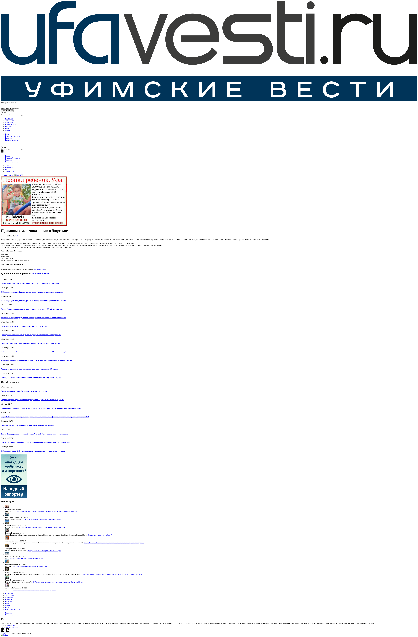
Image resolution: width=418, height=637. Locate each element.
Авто (7, 165)
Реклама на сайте (11, 140)
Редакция (8, 138)
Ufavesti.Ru (11, 625)
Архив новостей (7, 175)
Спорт (7, 130)
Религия (8, 128)
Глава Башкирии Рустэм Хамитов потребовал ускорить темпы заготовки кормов (112, 574)
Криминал (9, 167)
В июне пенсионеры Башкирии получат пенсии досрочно (34, 590)
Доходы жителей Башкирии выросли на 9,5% (44, 551)
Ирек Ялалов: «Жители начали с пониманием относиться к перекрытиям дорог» (114, 543)
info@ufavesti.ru (12, 627)
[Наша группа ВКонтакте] (3, 631)
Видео (7, 134)
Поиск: (3, 113)
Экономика (9, 121)
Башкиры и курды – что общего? (100, 535)
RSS (21, 175)
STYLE (5, 633)
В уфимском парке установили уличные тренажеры (42, 519)
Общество (9, 123)
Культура (8, 126)
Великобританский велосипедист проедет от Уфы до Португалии (43, 527)
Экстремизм (9, 171)
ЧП (6, 169)
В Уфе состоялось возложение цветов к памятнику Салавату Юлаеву (58, 582)
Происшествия (10, 124)
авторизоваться (39, 269)
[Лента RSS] (7, 631)
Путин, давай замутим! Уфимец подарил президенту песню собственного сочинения (45, 511)
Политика (9, 119)
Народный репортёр (12, 136)
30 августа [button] (5, 103)
